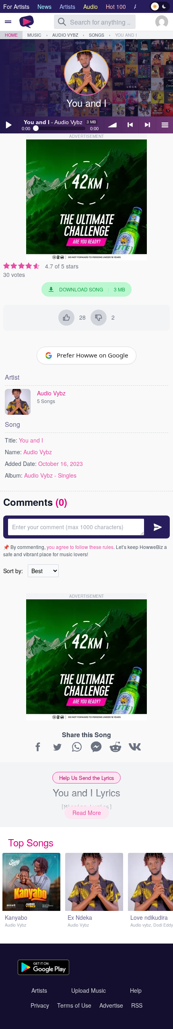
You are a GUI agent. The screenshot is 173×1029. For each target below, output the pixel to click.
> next (147, 124)
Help (136, 990)
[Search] (62, 22)
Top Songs (31, 842)
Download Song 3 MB (92, 289)
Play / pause (8, 124)
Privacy (40, 1005)
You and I (126, 35)
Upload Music (88, 990)
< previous (130, 124)
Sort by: (13, 571)
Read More (86, 813)
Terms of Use (74, 1005)
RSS (136, 1005)
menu (164, 124)
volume (112, 124)
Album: (14, 475)
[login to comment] (86, 527)
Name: (13, 452)
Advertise (111, 1005)
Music (34, 35)
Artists (39, 990)
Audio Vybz (65, 35)
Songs (96, 35)
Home (11, 35)
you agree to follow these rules (80, 546)
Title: (11, 440)
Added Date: (21, 463)
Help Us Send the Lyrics (86, 778)
